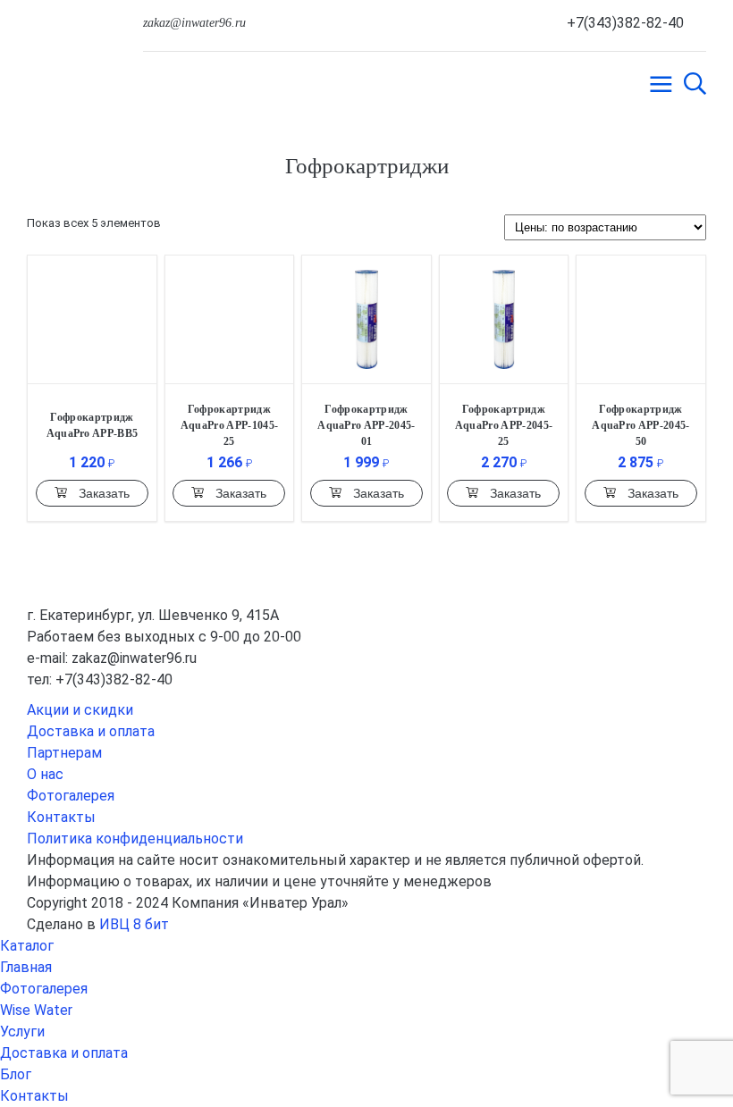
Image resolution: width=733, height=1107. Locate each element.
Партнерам (64, 752)
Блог (15, 1074)
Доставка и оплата (91, 731)
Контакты (61, 817)
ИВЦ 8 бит (134, 924)
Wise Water (36, 1010)
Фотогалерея (70, 795)
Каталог (27, 945)
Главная (26, 967)
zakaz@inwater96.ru (194, 22)
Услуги (22, 1031)
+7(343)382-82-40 (625, 22)
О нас (45, 774)
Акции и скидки (80, 709)
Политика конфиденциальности (135, 838)
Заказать (104, 493)
